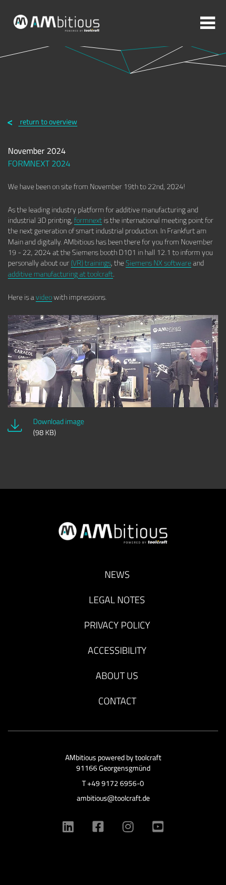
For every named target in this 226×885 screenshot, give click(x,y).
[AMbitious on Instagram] (127, 826)
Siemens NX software (158, 262)
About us (117, 675)
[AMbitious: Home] (56, 22)
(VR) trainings (91, 262)
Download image (58, 427)
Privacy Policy (117, 625)
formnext (88, 219)
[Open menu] (207, 23)
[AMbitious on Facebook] (98, 826)
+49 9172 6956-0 (115, 783)
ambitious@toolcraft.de (113, 798)
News (117, 574)
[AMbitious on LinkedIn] (68, 826)
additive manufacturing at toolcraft (60, 273)
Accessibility (117, 650)
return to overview (47, 121)
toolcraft (148, 757)
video (44, 296)
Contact (117, 701)
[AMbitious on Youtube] (157, 826)
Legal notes (117, 600)
